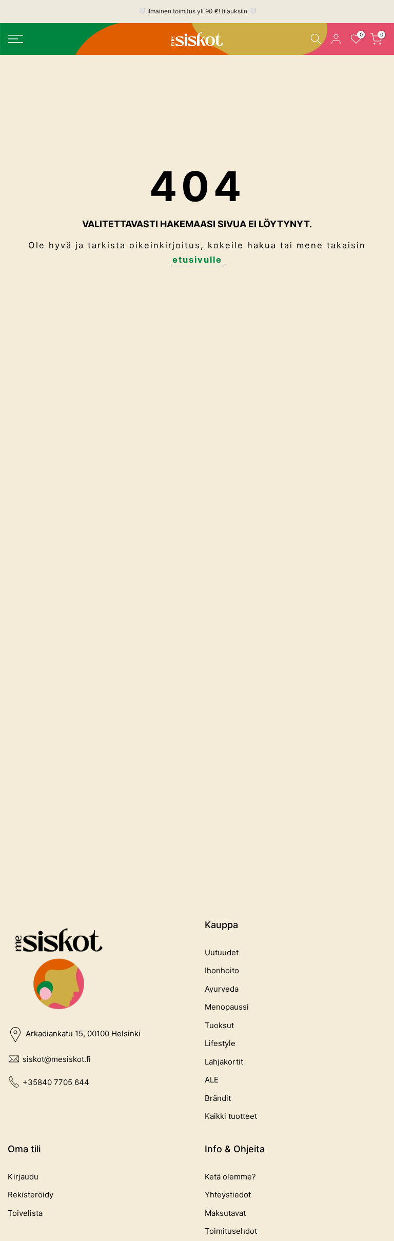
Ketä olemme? (230, 1176)
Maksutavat (225, 1213)
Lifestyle (220, 1043)
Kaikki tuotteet (231, 1116)
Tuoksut (219, 1025)
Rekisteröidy (30, 1194)
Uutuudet (222, 952)
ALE (212, 1080)
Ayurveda (222, 989)
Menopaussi (227, 1007)
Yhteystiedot (228, 1194)
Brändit (218, 1098)
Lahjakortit (224, 1062)
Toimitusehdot (231, 1231)
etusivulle (197, 259)
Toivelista (25, 1213)
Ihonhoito (222, 970)
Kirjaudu (23, 1176)
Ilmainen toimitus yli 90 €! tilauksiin (197, 11)
